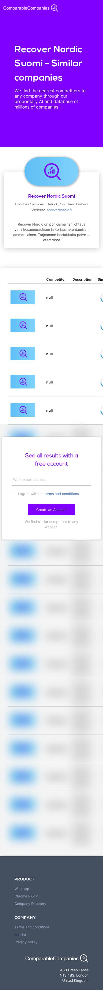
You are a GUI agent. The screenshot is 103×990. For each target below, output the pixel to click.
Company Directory (30, 903)
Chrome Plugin (26, 896)
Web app (21, 888)
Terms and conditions (32, 927)
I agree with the (48, 494)
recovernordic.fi (59, 210)
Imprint (20, 934)
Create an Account (51, 509)
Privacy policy (26, 942)
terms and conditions (61, 494)
